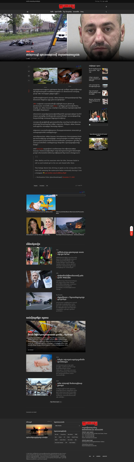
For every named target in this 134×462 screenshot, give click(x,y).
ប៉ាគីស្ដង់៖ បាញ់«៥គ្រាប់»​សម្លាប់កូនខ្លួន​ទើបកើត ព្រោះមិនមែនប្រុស (71, 361)
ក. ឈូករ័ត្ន (28, 58)
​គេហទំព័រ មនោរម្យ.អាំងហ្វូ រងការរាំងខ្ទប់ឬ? (33, 1)
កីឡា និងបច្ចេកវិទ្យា (67, 12)
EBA (76, 440)
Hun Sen (56, 434)
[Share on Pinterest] (28, 76)
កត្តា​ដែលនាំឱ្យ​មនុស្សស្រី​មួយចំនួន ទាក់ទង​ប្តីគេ (37, 438)
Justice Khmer (63, 440)
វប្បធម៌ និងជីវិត (58, 12)
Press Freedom (72, 442)
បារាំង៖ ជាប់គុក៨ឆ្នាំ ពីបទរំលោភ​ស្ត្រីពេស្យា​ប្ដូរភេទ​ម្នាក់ (69, 385)
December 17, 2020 (69, 177)
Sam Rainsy (70, 434)
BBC (35, 104)
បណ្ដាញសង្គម (39, 149)
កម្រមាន (28, 51)
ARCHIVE (105, 456)
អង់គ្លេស (55, 106)
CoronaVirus (63, 434)
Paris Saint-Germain (59, 442)
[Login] (106, 6)
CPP (66, 442)
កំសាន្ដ (81, 12)
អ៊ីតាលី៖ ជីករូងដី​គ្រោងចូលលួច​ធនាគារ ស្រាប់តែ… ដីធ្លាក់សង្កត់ (50, 335)
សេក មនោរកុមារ (30, 350)
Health (56, 440)
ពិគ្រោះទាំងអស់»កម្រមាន (54, 402)
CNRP (76, 434)
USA (56, 437)
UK (47, 185)
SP (93, 456)
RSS (90, 456)
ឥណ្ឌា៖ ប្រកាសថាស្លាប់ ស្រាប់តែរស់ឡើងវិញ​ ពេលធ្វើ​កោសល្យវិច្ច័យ (94, 92)
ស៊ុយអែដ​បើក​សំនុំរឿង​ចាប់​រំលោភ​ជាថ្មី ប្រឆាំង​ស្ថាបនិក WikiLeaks (70, 277)
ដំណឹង (51, 12)
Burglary (36, 185)
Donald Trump (75, 437)
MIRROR (98, 456)
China (68, 437)
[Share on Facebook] (28, 67)
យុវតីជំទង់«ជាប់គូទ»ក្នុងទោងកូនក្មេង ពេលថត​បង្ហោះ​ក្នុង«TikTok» (70, 253)
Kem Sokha (70, 440)
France (60, 437)
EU (64, 437)
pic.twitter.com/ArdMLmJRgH (55, 173)
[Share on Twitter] (28, 71)
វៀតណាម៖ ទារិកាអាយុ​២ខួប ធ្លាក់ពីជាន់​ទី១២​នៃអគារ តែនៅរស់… (94, 101)
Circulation (42, 185)
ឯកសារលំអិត (76, 12)
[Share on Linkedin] (28, 80)
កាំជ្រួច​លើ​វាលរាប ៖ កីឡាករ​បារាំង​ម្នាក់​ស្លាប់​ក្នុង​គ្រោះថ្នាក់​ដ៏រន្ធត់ (71, 299)
